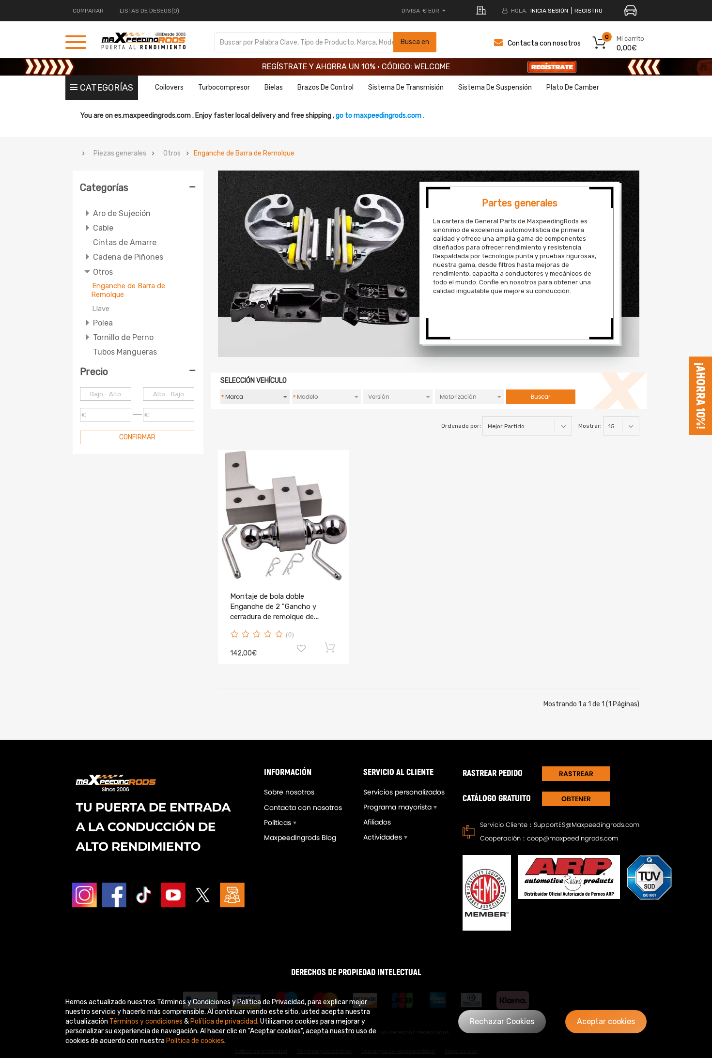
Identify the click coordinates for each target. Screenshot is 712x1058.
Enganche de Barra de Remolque (244, 153)
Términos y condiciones (146, 1021)
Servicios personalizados (404, 792)
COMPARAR (88, 10)
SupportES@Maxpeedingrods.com (586, 824)
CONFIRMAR (137, 437)
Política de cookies (195, 1041)
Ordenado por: (461, 425)
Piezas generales (119, 153)
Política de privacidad (223, 1021)
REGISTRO (588, 10)
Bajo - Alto (105, 394)
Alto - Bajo (168, 394)
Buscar (540, 396)
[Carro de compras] (331, 647)
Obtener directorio (576, 800)
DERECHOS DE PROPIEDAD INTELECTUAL (356, 972)
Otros (172, 153)
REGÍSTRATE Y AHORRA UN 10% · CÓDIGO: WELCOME (356, 66)
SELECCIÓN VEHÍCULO (253, 380)
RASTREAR (576, 773)
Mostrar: (590, 425)
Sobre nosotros (289, 792)
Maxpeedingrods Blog (300, 837)
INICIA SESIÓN (549, 10)
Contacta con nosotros (544, 43)
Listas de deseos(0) (149, 10)
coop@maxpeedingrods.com (572, 838)
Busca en (415, 42)
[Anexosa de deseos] (301, 649)
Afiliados (377, 822)
